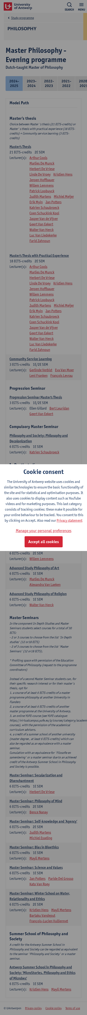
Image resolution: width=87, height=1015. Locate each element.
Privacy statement (69, 520)
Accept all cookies (43, 541)
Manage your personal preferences (43, 530)
